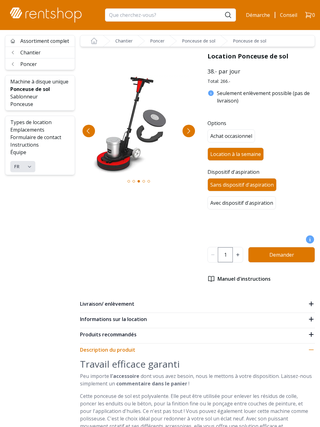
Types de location (31, 122)
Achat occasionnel (231, 136)
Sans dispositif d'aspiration (242, 184)
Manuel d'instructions (244, 278)
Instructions (24, 144)
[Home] (94, 41)
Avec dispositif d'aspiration (241, 202)
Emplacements (27, 129)
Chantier (30, 52)
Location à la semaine (235, 154)
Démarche (258, 15)
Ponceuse (21, 104)
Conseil (288, 15)
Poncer (28, 64)
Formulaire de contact (35, 137)
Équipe (18, 152)
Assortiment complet (44, 41)
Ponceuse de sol (30, 89)
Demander (281, 254)
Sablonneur (24, 96)
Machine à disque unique (39, 81)
